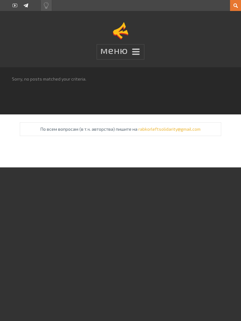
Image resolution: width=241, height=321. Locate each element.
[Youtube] (14, 5)
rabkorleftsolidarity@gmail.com (169, 129)
